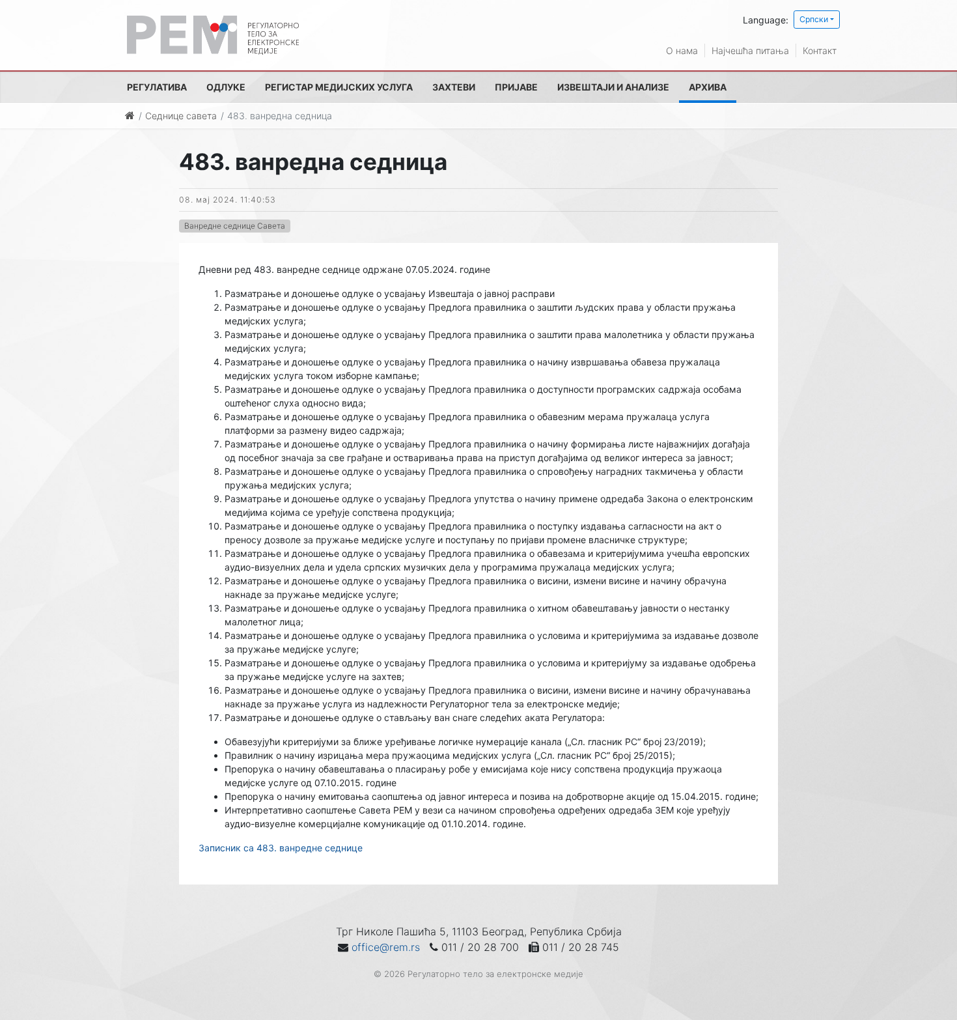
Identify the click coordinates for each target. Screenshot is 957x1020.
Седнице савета (181, 115)
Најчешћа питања (750, 50)
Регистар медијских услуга (339, 86)
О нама (682, 50)
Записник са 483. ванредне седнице (281, 847)
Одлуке (225, 86)
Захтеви (453, 86)
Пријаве (516, 86)
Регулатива (157, 86)
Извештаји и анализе (613, 86)
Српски (813, 19)
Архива (708, 86)
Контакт (820, 50)
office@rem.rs (386, 947)
